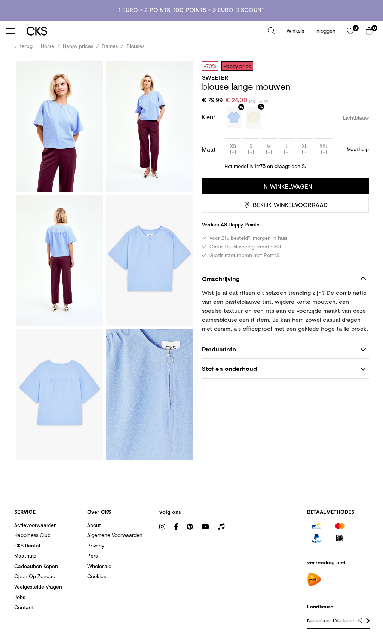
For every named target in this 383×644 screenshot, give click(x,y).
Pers (92, 555)
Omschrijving (221, 278)
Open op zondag (34, 576)
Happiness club (32, 535)
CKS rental (27, 545)
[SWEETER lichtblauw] (233, 118)
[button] (271, 31)
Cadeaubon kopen (36, 566)
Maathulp (25, 555)
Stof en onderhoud (229, 368)
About (94, 525)
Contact (24, 607)
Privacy (95, 545)
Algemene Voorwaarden (115, 535)
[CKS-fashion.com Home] (144, 31)
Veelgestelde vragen (38, 586)
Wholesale (99, 566)
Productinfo (219, 349)
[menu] (10, 31)
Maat (209, 149)
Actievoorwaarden (35, 525)
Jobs (19, 597)
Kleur (209, 117)
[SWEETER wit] (253, 118)
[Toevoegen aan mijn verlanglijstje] (357, 65)
